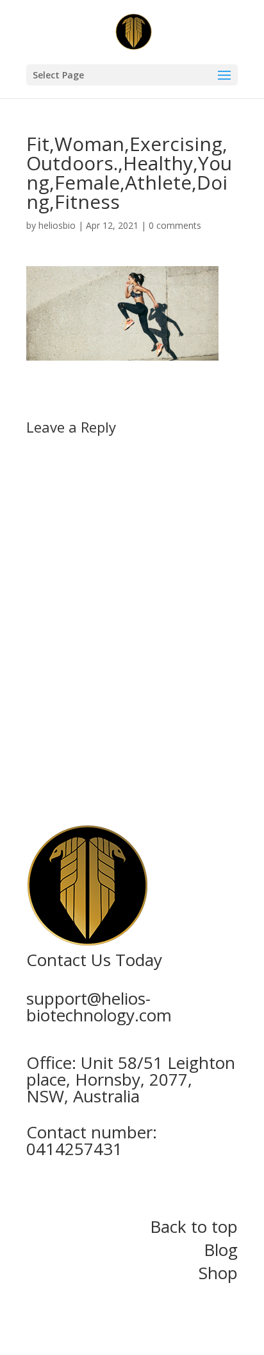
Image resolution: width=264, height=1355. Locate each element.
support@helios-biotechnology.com (99, 1007)
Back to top (194, 1226)
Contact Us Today (94, 959)
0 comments (175, 225)
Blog (221, 1249)
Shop (218, 1272)
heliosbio (57, 225)
